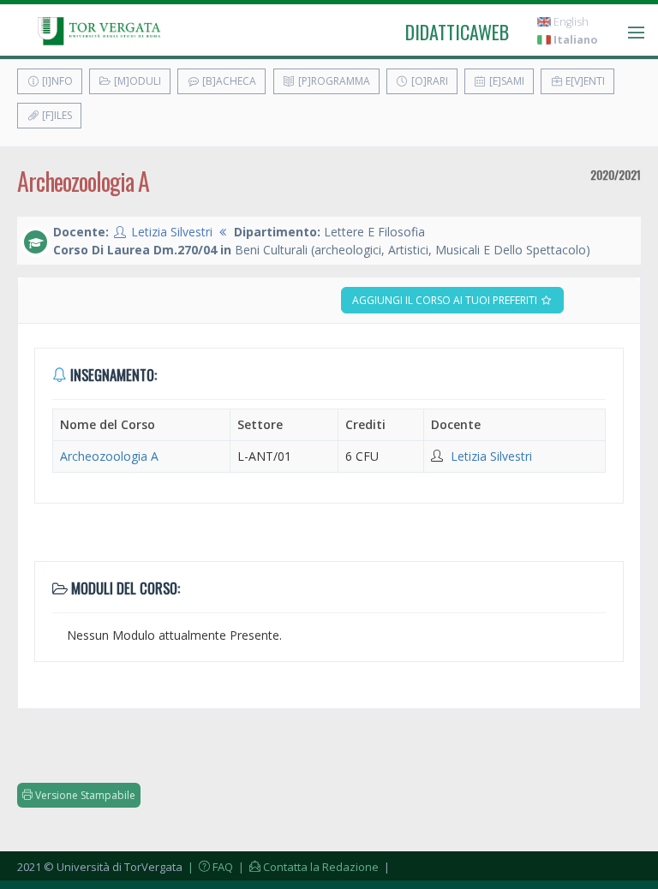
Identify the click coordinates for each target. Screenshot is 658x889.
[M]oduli (136, 81)
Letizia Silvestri (171, 232)
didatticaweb (457, 31)
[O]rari (428, 81)
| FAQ (209, 866)
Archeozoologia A (109, 456)
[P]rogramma (333, 81)
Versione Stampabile (84, 795)
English (570, 22)
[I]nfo (56, 81)
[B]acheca (228, 81)
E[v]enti (584, 81)
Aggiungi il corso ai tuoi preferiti (446, 300)
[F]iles (55, 115)
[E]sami (505, 81)
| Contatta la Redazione (307, 866)
